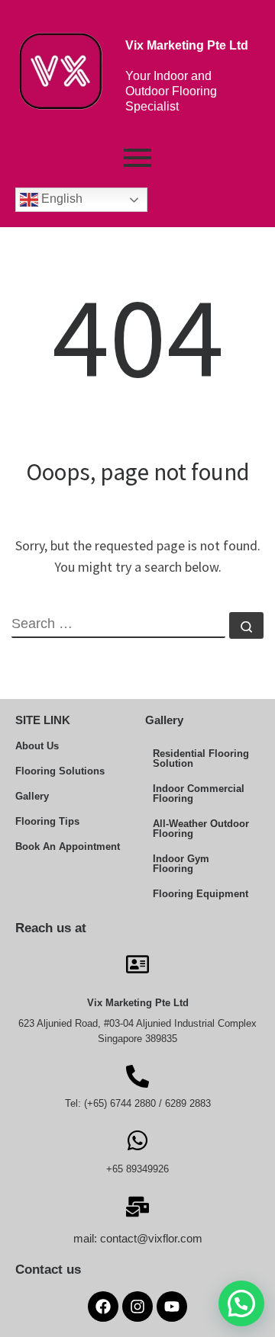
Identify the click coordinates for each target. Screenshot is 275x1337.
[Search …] (246, 625)
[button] (241, 1303)
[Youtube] (172, 1306)
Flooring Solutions (60, 771)
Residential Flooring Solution (201, 758)
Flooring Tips (47, 821)
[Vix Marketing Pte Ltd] (137, 963)
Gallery (32, 796)
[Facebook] (103, 1306)
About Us (37, 746)
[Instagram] (137, 1306)
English (60, 198)
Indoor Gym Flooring (181, 863)
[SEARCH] (118, 625)
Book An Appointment (67, 846)
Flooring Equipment (200, 893)
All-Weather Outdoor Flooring (201, 828)
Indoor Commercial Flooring (198, 793)
